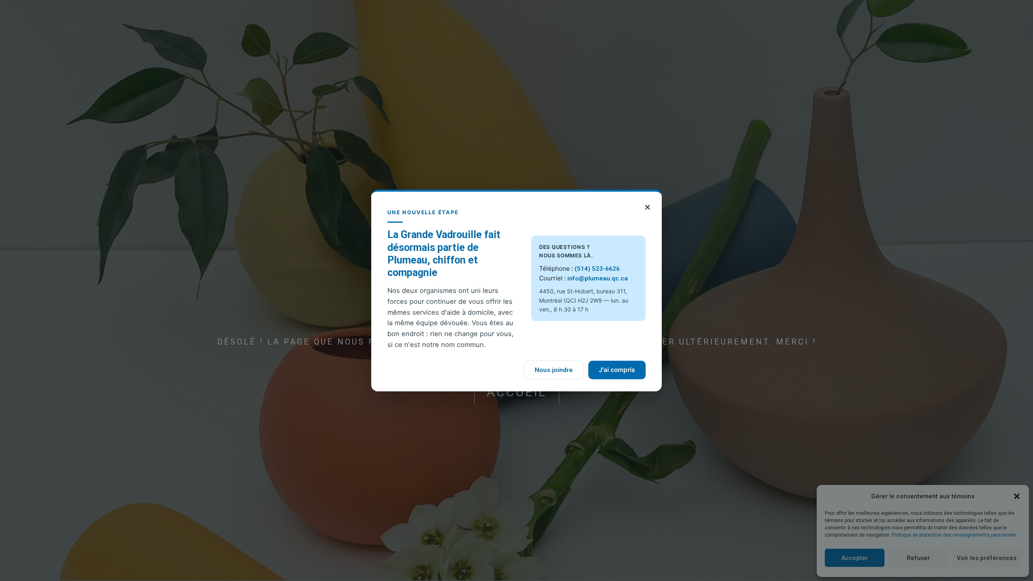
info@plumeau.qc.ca (597, 278)
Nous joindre (554, 370)
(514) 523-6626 (597, 268)
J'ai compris (617, 370)
